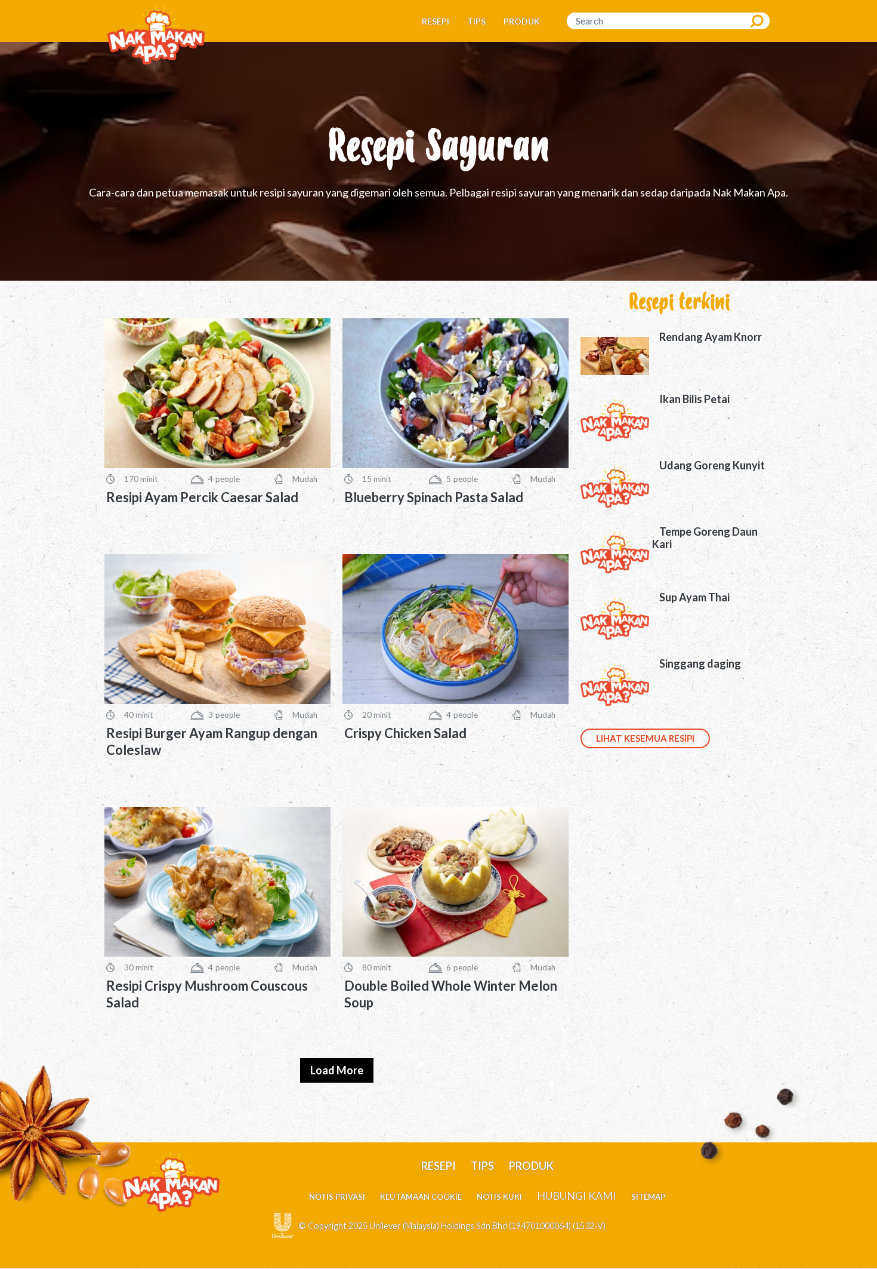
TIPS (476, 21)
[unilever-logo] (283, 1224)
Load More (336, 1070)
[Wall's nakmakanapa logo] (156, 34)
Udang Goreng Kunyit (712, 465)
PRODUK (522, 21)
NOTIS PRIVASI (337, 1197)
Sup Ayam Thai (694, 597)
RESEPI (435, 21)
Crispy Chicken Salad (405, 733)
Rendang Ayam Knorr (710, 336)
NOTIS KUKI (499, 1197)
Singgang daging (700, 663)
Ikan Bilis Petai (694, 398)
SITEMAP (648, 1197)
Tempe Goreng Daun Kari (705, 538)
